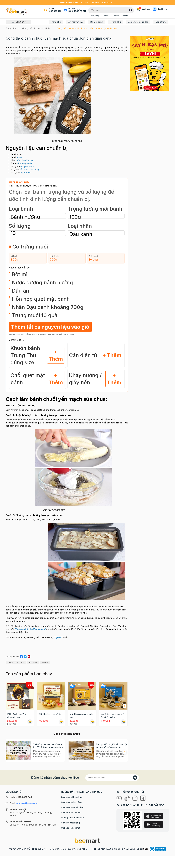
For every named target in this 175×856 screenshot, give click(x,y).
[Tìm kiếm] (130, 9)
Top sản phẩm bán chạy (29, 673)
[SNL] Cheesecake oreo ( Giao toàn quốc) (112, 715)
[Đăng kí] (135, 777)
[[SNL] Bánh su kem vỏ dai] (51, 696)
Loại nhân (80, 226)
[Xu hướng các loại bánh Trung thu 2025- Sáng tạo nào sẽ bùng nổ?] (18, 750)
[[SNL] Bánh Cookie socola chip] (82, 696)
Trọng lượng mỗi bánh (95, 209)
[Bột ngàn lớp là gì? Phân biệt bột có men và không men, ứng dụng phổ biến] (81, 750)
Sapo (145, 849)
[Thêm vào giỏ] (30, 721)
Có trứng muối (30, 246)
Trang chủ (56, 22)
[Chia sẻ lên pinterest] (29, 656)
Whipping (95, 16)
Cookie (116, 16)
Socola (125, 16)
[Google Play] (153, 824)
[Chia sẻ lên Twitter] (25, 656)
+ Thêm (56, 355)
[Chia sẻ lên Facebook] (21, 656)
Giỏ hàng (145, 9)
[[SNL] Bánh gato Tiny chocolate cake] (20, 696)
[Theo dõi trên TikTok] (127, 798)
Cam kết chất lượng (70, 822)
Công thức (161, 22)
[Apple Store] (153, 816)
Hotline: (21, 797)
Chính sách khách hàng (72, 797)
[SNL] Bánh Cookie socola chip (81, 715)
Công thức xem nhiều (66, 733)
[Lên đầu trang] (170, 853)
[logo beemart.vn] (87, 840)
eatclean (33, 662)
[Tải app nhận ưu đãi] (149, 63)
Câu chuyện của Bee (138, 22)
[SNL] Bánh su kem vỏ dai (49, 714)
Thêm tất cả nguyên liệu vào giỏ (50, 327)
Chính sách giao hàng (71, 802)
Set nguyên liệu (75, 22)
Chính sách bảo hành (71, 812)
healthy (45, 662)
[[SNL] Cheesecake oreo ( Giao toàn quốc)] (113, 696)
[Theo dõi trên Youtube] (119, 798)
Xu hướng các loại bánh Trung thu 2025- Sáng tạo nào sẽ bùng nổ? (48, 746)
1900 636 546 (55, 11)
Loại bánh (21, 209)
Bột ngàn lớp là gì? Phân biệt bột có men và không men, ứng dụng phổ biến (111, 746)
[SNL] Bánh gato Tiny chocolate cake (16, 715)
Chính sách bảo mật (70, 828)
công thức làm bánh (16, 662)
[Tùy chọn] (92, 721)
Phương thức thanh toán (72, 817)
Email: (24, 803)
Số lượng (20, 226)
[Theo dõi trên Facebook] (143, 798)
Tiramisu (106, 16)
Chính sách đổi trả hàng (72, 807)
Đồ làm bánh (96, 22)
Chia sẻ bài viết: (12, 656)
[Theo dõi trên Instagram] (135, 798)
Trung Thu (115, 22)
